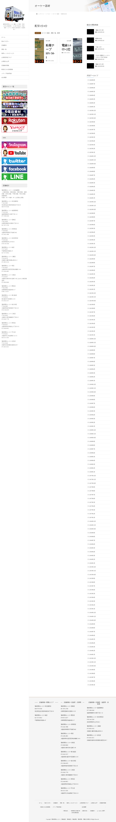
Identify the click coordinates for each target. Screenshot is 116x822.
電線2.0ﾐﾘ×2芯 (100, 64)
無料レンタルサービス (7, 53)
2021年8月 (92, 308)
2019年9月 (92, 395)
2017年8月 (92, 491)
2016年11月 (92, 525)
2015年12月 (92, 567)
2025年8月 (92, 125)
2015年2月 (92, 605)
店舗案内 (4, 45)
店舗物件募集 (5, 65)
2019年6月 (92, 407)
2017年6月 (92, 498)
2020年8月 (92, 354)
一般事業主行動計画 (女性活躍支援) (75, 811)
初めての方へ (5, 41)
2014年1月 (92, 654)
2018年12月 (92, 430)
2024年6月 (92, 179)
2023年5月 (92, 228)
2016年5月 (92, 548)
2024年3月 (92, 190)
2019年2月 (92, 422)
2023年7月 (92, 221)
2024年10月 (92, 163)
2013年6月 (92, 681)
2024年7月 (92, 175)
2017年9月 (92, 487)
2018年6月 (92, 453)
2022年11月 (92, 251)
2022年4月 (92, 278)
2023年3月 (92, 236)
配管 (58, 33)
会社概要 (4, 77)
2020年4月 (92, 369)
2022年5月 (92, 274)
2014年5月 (92, 639)
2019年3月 (92, 418)
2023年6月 (92, 224)
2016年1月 (92, 563)
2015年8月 (92, 582)
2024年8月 (92, 171)
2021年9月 (92, 304)
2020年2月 (92, 377)
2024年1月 (92, 198)
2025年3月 (92, 144)
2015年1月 (92, 608)
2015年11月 (92, 570)
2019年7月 (92, 403)
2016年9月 (92, 532)
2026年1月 (92, 106)
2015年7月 (92, 586)
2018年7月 (92, 449)
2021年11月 (92, 297)
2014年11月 (92, 616)
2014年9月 (92, 624)
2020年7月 (92, 357)
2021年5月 (92, 319)
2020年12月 (92, 338)
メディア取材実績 (6, 73)
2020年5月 (92, 365)
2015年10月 (92, 574)
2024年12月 (92, 156)
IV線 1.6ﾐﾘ (98, 47)
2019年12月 (92, 384)
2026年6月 (92, 87)
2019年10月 (92, 392)
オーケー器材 (46, 33)
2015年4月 (92, 597)
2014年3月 (92, 647)
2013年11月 (92, 662)
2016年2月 (92, 559)
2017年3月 (92, 510)
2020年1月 (92, 380)
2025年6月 (92, 133)
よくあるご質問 (101, 810)
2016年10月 (92, 529)
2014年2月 (92, 650)
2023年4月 (92, 232)
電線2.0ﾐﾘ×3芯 (100, 30)
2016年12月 (92, 521)
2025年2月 (92, 148)
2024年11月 (92, 160)
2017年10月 (92, 483)
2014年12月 (92, 612)
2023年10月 (92, 209)
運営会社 (66, 810)
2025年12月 (92, 110)
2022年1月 (92, 289)
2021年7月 (92, 312)
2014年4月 (92, 643)
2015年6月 (92, 589)
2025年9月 (92, 122)
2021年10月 (92, 300)
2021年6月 (92, 316)
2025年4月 (92, 141)
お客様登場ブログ (6, 57)
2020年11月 (92, 342)
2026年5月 (92, 91)
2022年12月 (92, 247)
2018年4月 (92, 460)
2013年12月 (92, 658)
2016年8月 (92, 536)
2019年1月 (92, 426)
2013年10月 (92, 666)
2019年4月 (92, 415)
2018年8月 (92, 445)
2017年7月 (92, 494)
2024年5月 (92, 183)
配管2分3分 (99, 38)
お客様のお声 (5, 61)
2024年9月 (92, 167)
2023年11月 (92, 205)
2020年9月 (92, 350)
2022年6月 (92, 270)
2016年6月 (92, 544)
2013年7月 (92, 677)
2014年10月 (92, 620)
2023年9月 (92, 213)
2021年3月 (92, 327)
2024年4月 (92, 186)
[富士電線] (77, 45)
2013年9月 (92, 669)
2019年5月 (92, 411)
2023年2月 (92, 240)
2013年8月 (92, 673)
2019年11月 (92, 388)
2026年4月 (92, 95)
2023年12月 (92, 201)
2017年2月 (92, 513)
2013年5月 (92, 685)
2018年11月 (92, 434)
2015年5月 (92, 593)
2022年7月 (92, 266)
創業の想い (85, 810)
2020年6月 (92, 361)
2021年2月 (92, 331)
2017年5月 (92, 502)
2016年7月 (92, 540)
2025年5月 (92, 137)
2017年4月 (92, 506)
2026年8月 (92, 80)
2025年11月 (92, 114)
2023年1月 (92, 243)
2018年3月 (92, 464)
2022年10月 (92, 255)
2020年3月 (92, 373)
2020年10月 (92, 346)
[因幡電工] (39, 45)
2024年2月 (92, 194)
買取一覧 (4, 49)
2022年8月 (92, 262)
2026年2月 (92, 103)
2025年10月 (92, 118)
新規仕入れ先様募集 (7, 69)
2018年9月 (92, 441)
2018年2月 (92, 468)
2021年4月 (92, 323)
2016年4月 (92, 551)
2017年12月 (92, 475)
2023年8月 (92, 217)
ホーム (3, 37)
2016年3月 (92, 555)
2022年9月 (92, 259)
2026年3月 (92, 99)
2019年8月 (92, 399)
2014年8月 (92, 628)
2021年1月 (92, 335)
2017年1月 (92, 517)
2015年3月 (92, 601)
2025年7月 (92, 129)
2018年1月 (92, 472)
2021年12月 (92, 293)
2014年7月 (92, 631)
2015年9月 (92, 578)
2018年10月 (92, 437)
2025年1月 (92, 152)
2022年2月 (92, 285)
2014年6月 (92, 635)
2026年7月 (92, 84)
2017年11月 (92, 479)
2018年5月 (92, 456)
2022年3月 (92, 281)
